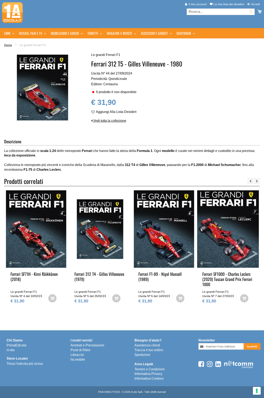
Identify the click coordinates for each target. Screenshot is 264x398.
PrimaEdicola (16, 345)
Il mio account (198, 4)
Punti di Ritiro (80, 350)
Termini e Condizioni (149, 369)
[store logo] (12, 12)
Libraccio (77, 355)
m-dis (11, 350)
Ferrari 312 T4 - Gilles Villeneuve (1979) (99, 276)
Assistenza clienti (147, 345)
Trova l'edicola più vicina (25, 363)
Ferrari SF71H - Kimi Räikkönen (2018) (34, 276)
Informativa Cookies (149, 378)
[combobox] (221, 11)
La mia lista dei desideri (228, 4)
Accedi (255, 4)
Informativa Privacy (148, 373)
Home (8, 45)
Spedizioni (142, 355)
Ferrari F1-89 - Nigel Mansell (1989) (160, 276)
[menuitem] (8, 33)
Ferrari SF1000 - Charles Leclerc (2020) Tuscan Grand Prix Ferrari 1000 (227, 279)
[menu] (132, 33)
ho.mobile (78, 359)
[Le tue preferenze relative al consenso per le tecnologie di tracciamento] (257, 391)
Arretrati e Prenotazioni (87, 345)
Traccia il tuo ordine (148, 350)
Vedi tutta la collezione (109, 120)
